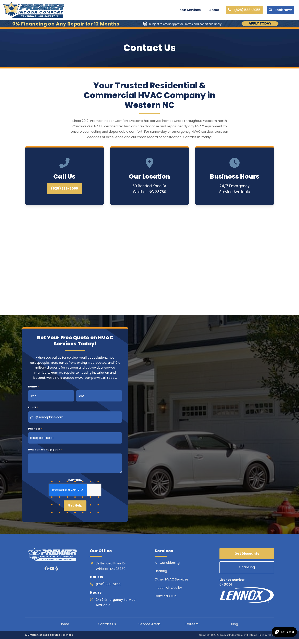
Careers (192, 624)
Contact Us (107, 624)
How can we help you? (45, 449)
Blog (234, 624)
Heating (161, 571)
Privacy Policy (266, 635)
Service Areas (149, 624)
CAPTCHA (75, 480)
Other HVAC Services (171, 579)
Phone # (35, 429)
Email (33, 407)
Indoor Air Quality (169, 587)
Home (64, 624)
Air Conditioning (167, 562)
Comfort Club (166, 596)
